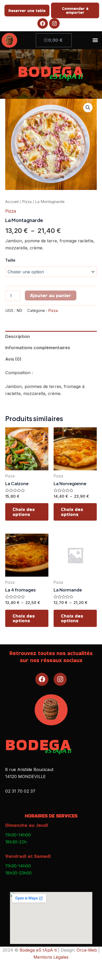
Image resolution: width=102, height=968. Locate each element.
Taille (10, 260)
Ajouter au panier (50, 295)
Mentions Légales (51, 957)
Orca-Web (87, 950)
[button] (95, 40)
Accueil (12, 201)
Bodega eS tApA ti (38, 950)
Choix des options (24, 511)
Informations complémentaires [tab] (37, 347)
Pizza (27, 201)
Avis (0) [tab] (13, 359)
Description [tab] (17, 336)
